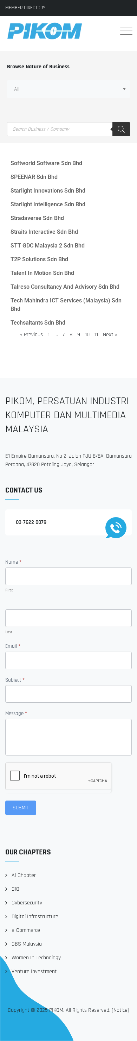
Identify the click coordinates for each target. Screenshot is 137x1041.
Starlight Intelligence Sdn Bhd (48, 204)
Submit (21, 807)
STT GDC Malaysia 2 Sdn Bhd (48, 245)
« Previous (31, 334)
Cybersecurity (27, 903)
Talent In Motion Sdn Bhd (42, 273)
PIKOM (56, 1010)
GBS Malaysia (27, 944)
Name (13, 562)
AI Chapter (24, 875)
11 (96, 334)
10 (87, 334)
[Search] (105, 31)
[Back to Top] (122, 1029)
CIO (15, 889)
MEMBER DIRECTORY (25, 8)
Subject (15, 680)
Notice (120, 1010)
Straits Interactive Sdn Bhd (44, 231)
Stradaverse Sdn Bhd (37, 218)
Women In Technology (36, 957)
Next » (110, 334)
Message (16, 713)
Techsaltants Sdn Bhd (38, 322)
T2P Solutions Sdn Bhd (39, 259)
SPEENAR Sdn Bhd (34, 177)
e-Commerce (26, 930)
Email (12, 646)
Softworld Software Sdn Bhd (46, 163)
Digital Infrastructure (35, 916)
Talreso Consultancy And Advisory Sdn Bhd (65, 286)
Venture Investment (34, 971)
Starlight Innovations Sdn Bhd (48, 190)
